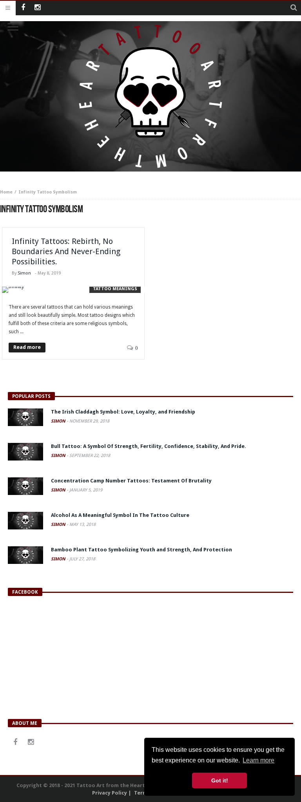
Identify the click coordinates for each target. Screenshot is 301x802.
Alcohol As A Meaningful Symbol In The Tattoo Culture (120, 515)
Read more (27, 347)
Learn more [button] (258, 760)
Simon (24, 273)
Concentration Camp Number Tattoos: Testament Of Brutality (131, 481)
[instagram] (37, 8)
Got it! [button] (219, 780)
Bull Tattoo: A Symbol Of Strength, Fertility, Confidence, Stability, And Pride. (148, 446)
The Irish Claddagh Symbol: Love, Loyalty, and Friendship (123, 412)
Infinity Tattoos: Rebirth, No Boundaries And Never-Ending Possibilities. (66, 251)
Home (6, 192)
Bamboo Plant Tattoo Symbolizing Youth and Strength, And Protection (141, 550)
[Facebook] (23, 8)
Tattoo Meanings (115, 288)
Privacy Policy (109, 793)
